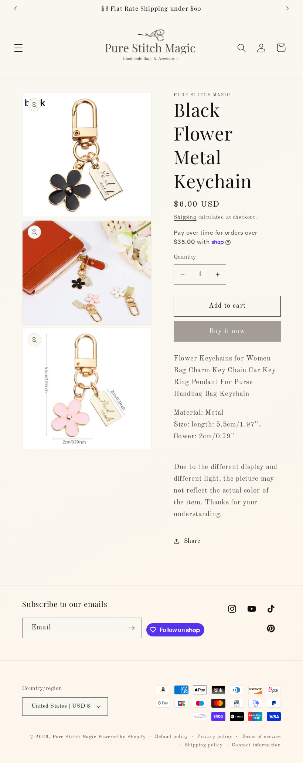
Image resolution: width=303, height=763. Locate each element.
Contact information (256, 745)
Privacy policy (214, 736)
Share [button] (192, 541)
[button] (18, 48)
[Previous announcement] (15, 8)
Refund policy (171, 736)
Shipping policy (204, 745)
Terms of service (261, 736)
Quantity (185, 257)
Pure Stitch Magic (74, 737)
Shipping (185, 217)
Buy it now (227, 331)
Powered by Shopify (122, 737)
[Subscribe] (132, 628)
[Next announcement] (287, 8)
